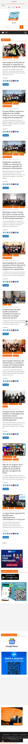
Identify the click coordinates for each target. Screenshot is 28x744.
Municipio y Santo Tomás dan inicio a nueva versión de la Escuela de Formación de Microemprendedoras (14, 215)
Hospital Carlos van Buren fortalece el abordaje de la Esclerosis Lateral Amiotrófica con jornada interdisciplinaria (13, 415)
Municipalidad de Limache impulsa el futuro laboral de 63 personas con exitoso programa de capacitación (14, 266)
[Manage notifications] (3, 741)
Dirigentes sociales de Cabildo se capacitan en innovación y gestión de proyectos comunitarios (12, 165)
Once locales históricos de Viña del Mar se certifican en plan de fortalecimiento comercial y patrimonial (13, 364)
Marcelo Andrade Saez (14, 60)
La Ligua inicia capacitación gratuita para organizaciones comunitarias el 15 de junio (14, 516)
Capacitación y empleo (7, 57)
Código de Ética (23, 734)
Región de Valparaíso (7, 106)
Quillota (21, 154)
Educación (5, 403)
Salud (9, 304)
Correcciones (15, 734)
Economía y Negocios (7, 355)
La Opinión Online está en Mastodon (9, 743)
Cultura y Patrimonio (18, 353)
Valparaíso (16, 57)
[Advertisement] (14, 617)
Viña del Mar (15, 355)
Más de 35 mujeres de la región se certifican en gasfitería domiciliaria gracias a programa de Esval (13, 468)
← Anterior (4, 543)
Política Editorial (6, 734)
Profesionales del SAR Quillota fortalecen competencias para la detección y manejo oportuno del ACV (11, 313)
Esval (15, 456)
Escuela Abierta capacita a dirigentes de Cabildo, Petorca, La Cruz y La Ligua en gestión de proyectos (13, 114)
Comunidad (16, 103)
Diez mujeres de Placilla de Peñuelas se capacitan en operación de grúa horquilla (14, 64)
